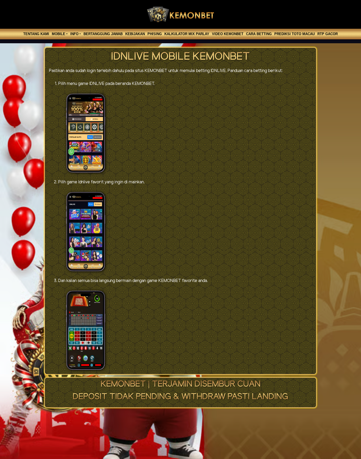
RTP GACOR (327, 34)
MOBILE (58, 34)
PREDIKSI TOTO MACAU (294, 34)
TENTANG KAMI (36, 34)
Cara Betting (259, 34)
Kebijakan (135, 34)
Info (74, 34)
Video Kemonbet (227, 34)
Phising (154, 34)
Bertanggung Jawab (103, 34)
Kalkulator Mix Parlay (186, 34)
